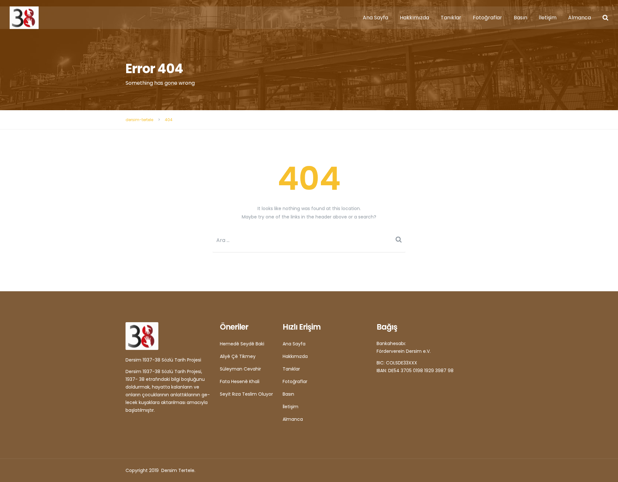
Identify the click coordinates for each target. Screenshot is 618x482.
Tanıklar (451, 17)
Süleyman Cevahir (240, 369)
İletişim (548, 17)
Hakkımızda (414, 17)
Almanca (579, 17)
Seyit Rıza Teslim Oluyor (246, 394)
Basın (520, 17)
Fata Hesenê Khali (239, 381)
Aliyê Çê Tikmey (238, 356)
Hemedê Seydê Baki (242, 344)
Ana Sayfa (375, 17)
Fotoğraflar (487, 17)
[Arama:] (309, 240)
